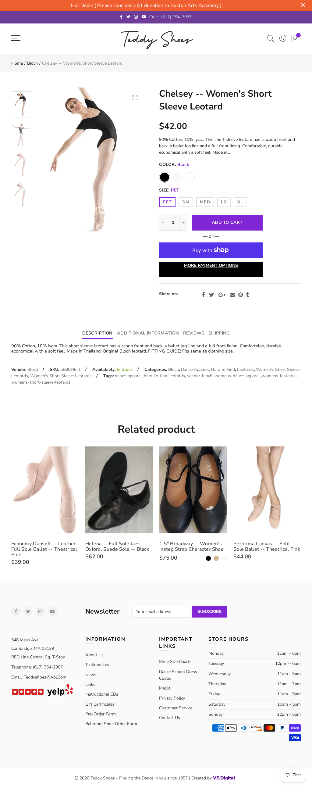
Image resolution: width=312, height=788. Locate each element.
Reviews (193, 333)
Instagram (40, 611)
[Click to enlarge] (135, 97)
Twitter (211, 295)
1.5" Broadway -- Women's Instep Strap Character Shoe (191, 546)
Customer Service (175, 708)
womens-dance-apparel (237, 376)
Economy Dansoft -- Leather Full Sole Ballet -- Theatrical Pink (44, 549)
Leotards (245, 369)
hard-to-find (155, 376)
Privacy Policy (172, 698)
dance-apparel (128, 376)
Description (97, 333)
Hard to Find (223, 369)
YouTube (52, 611)
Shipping (219, 333)
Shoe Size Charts (175, 661)
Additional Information (148, 333)
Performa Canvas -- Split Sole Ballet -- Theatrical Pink (266, 546)
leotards (177, 376)
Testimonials (97, 665)
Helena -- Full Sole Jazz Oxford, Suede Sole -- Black (117, 546)
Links (90, 684)
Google (221, 295)
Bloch (32, 63)
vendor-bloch (199, 376)
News (90, 675)
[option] (90, 163)
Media (164, 688)
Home (17, 63)
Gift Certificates (100, 704)
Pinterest (240, 295)
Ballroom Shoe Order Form (111, 724)
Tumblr (247, 295)
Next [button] (129, 163)
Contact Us (169, 718)
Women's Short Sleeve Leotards (61, 376)
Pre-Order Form (100, 714)
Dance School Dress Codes (178, 675)
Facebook (203, 295)
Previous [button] (51, 163)
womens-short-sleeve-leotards (41, 382)
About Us (94, 655)
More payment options (211, 265)
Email (232, 295)
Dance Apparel (195, 369)
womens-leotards (279, 376)
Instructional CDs (101, 694)
